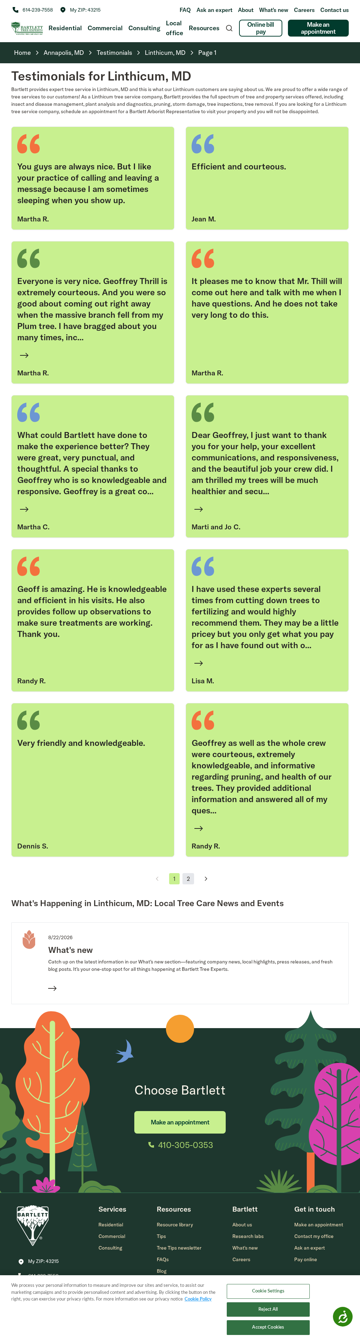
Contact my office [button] (314, 1236)
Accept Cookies (268, 1327)
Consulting (144, 28)
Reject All (268, 1309)
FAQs (163, 1259)
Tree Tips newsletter (179, 1248)
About (245, 9)
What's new (273, 9)
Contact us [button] (334, 9)
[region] (180, 1308)
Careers (304, 9)
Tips (161, 1236)
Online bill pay (260, 28)
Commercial (105, 28)
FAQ (185, 9)
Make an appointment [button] (318, 1224)
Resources (204, 28)
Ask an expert (214, 9)
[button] (80, 10)
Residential (65, 28)
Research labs (248, 1236)
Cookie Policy (198, 1299)
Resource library (175, 1224)
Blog (162, 1271)
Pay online (305, 1259)
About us (242, 1224)
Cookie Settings (268, 1291)
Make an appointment (318, 28)
